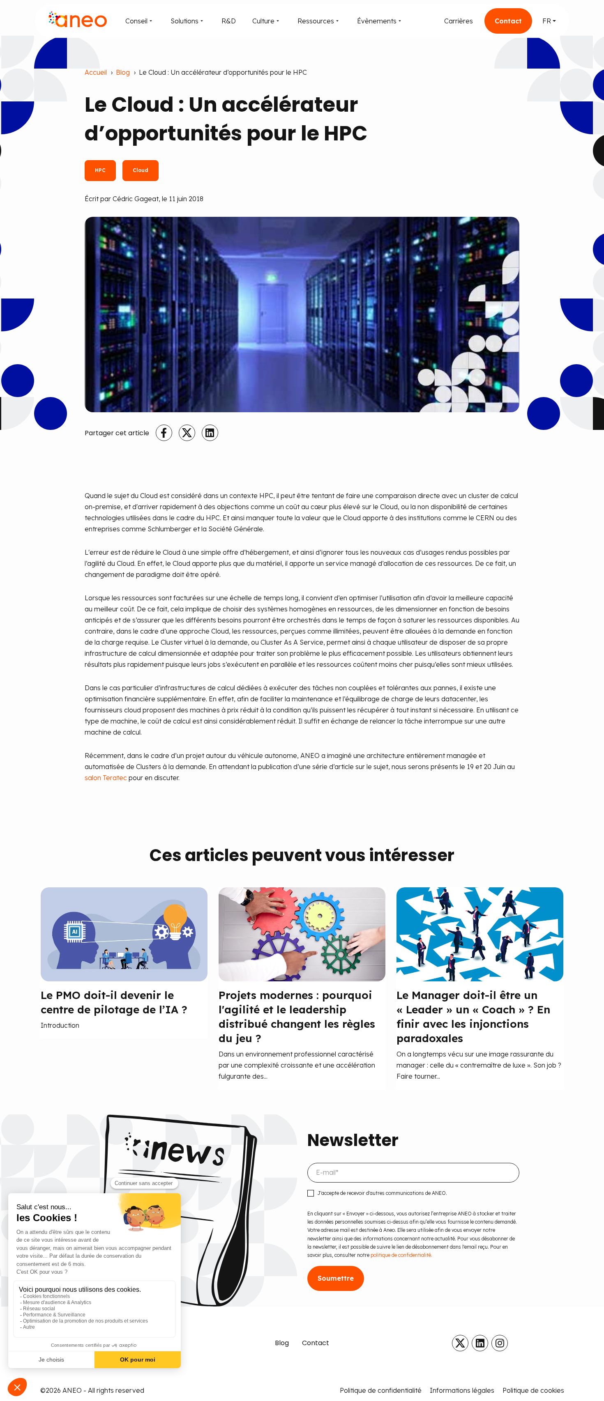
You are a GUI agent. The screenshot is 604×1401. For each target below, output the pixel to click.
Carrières (458, 21)
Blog (123, 72)
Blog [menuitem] (282, 1343)
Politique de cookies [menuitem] (533, 1390)
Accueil (96, 72)
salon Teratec (106, 778)
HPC (100, 170)
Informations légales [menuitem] (462, 1390)
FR (546, 21)
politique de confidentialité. (400, 1255)
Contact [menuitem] (315, 1343)
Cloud (140, 170)
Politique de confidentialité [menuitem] (381, 1390)
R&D (228, 21)
